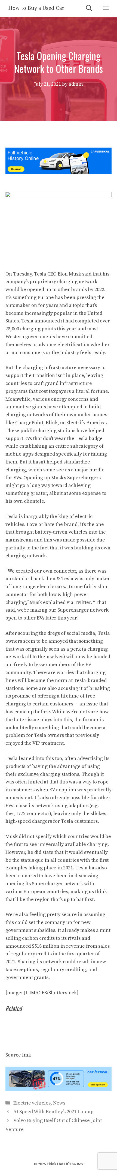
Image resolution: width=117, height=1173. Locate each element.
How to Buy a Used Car (36, 8)
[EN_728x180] (58, 172)
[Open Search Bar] (89, 8)
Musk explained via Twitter (60, 602)
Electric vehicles (32, 1103)
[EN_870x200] (58, 1090)
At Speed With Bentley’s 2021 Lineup (53, 1112)
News (59, 1103)
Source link (18, 1055)
